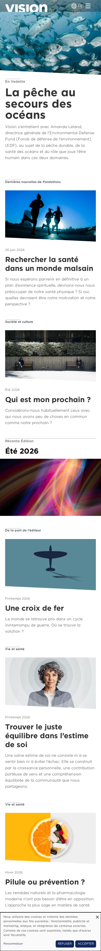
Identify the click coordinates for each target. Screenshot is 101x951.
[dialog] (50, 931)
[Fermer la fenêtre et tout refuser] (97, 915)
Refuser (65, 943)
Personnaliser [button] (13, 943)
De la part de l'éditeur (23, 530)
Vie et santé (15, 649)
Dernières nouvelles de (33, 182)
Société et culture (19, 322)
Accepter (86, 943)
